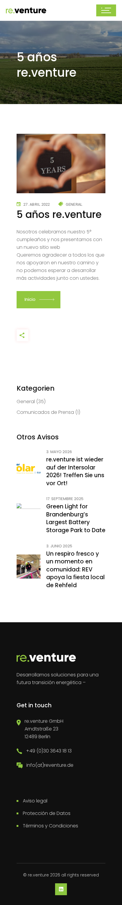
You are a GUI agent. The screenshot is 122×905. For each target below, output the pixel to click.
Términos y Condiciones (50, 825)
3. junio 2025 (59, 546)
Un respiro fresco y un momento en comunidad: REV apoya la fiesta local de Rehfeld (75, 569)
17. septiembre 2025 (65, 499)
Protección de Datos (46, 813)
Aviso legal (35, 800)
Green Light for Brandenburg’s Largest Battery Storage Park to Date (75, 518)
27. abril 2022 (36, 204)
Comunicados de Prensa (45, 412)
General (74, 204)
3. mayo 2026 (59, 452)
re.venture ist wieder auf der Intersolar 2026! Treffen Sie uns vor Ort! (75, 471)
